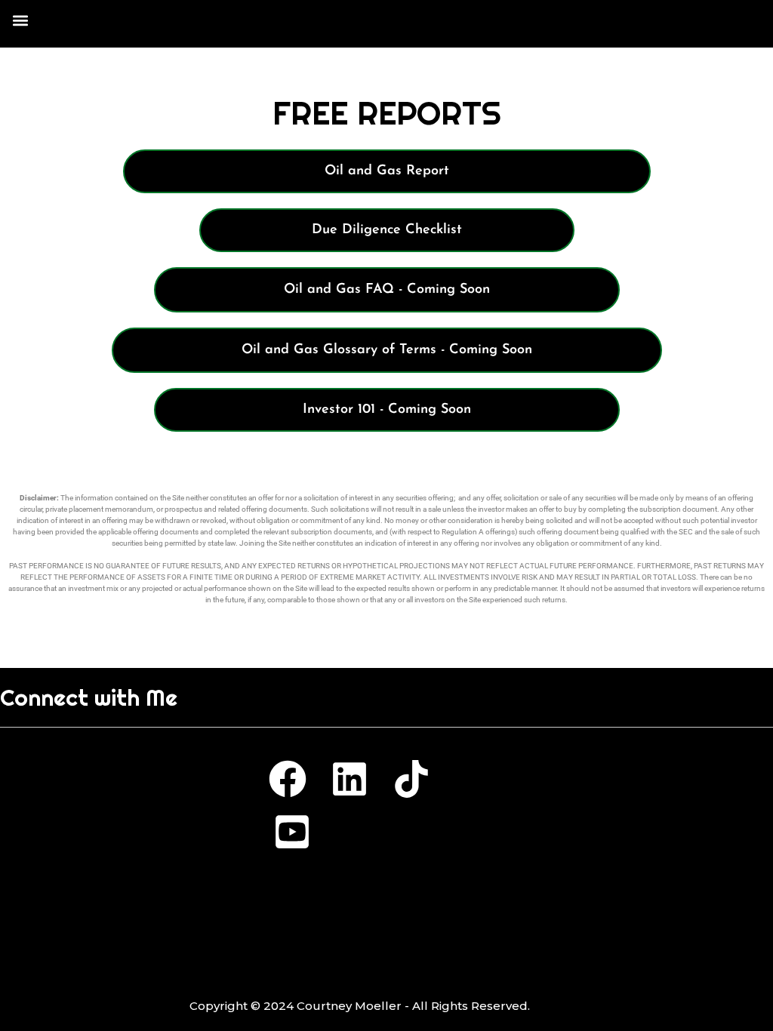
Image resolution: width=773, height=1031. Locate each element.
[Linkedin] (349, 778)
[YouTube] (292, 831)
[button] (20, 20)
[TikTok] (411, 778)
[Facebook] (287, 778)
